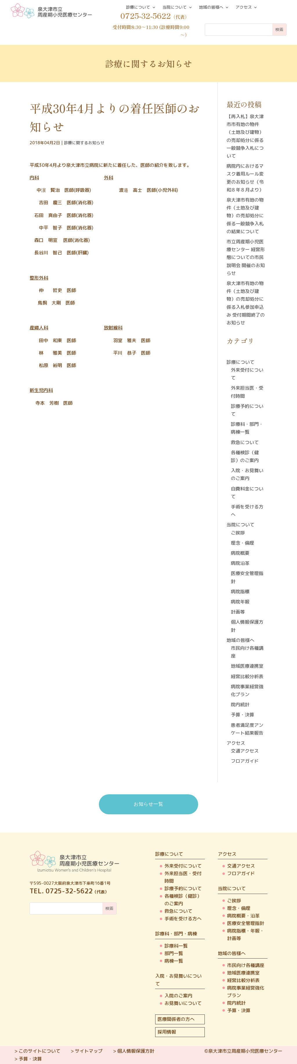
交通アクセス (245, 751)
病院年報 (240, 601)
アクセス (244, 7)
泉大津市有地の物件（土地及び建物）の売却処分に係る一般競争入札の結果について (245, 216)
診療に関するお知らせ (84, 142)
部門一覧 (173, 953)
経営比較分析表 (247, 676)
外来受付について (183, 866)
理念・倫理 (242, 543)
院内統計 (240, 704)
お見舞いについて (183, 1003)
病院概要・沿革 (243, 915)
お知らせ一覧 (148, 804)
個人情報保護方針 (135, 1051)
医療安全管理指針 (245, 923)
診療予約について (183, 888)
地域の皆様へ (211, 7)
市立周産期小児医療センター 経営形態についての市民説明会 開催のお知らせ (246, 257)
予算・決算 (242, 714)
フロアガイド (245, 761)
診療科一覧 (176, 946)
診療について (138, 7)
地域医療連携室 (247, 666)
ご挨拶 (238, 533)
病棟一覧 (173, 961)
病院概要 (240, 553)
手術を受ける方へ (183, 918)
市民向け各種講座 (245, 965)
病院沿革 (240, 563)
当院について (174, 7)
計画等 (238, 612)
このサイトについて (39, 1051)
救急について (245, 442)
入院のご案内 (178, 995)
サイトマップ (89, 1051)
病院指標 (240, 591)
